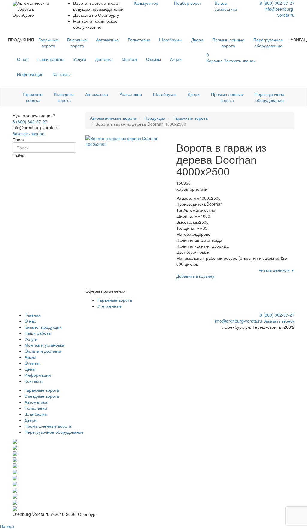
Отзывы (153, 59)
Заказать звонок (28, 133)
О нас (22, 59)
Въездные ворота (77, 43)
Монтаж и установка (44, 345)
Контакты (61, 74)
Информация (30, 74)
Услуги (79, 59)
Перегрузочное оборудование (268, 43)
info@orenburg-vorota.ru (279, 12)
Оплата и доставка (43, 351)
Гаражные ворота (48, 43)
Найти (19, 156)
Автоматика (107, 40)
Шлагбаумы (170, 40)
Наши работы (50, 59)
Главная (33, 315)
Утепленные (109, 306)
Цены (30, 369)
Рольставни (139, 40)
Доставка (104, 59)
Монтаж (129, 59)
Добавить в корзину (195, 276)
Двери (197, 40)
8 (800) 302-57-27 (277, 3)
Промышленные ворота (228, 43)
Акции (176, 59)
